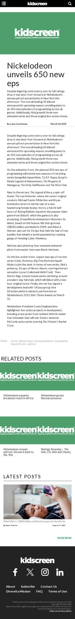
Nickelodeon (26, 340)
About (10, 586)
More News (64, 538)
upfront (31, 343)
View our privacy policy (60, 611)
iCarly (14, 340)
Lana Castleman (18, 124)
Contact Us (49, 586)
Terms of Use (57, 591)
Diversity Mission (18, 591)
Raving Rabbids (44, 340)
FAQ (39, 591)
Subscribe (28, 586)
